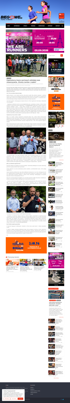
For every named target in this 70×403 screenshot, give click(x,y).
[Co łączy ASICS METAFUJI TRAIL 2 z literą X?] (51, 219)
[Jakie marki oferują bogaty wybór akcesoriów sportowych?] (51, 187)
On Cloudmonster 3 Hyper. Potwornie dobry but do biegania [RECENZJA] (59, 195)
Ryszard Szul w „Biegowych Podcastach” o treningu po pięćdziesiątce (59, 328)
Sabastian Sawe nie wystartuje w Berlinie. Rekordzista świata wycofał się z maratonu (26, 268)
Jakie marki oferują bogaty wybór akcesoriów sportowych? (59, 189)
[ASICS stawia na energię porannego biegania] (51, 176)
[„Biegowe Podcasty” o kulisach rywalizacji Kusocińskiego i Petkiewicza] (51, 350)
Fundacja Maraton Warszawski (20, 83)
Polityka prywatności (33, 392)
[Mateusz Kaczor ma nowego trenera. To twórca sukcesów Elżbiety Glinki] (51, 344)
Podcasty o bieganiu (53, 288)
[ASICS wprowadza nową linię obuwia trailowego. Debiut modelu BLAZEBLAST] (51, 229)
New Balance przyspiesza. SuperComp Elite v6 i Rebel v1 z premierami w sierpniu (59, 207)
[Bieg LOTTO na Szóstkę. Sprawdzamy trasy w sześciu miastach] (40, 259)
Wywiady (50, 25)
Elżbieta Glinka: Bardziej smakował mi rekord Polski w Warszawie (59, 334)
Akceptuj (20, 398)
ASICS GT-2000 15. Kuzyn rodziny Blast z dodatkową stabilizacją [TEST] (59, 183)
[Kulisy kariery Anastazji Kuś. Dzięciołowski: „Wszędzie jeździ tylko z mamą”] (56, 290)
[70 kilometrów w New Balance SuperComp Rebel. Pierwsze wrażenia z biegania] (51, 162)
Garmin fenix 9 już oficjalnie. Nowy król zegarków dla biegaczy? (55, 145)
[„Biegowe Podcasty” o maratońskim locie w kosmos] (51, 357)
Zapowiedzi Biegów (27, 85)
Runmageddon (17, 85)
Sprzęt (25, 25)
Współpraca (32, 389)
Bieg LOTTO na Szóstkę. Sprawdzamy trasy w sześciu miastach (39, 268)
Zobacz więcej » (56, 249)
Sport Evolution (22, 85)
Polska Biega (9, 78)
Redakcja (13, 83)
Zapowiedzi (17, 25)
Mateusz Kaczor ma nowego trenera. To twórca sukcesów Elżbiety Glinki (59, 346)
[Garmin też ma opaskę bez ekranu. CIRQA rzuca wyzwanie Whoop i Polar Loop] (51, 211)
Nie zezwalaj (14, 398)
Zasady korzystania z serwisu (35, 390)
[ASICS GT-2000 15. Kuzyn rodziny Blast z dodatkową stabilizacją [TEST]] (51, 181)
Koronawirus (27, 83)
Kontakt (58, 25)
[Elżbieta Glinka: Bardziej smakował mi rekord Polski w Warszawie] (51, 332)
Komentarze (41, 25)
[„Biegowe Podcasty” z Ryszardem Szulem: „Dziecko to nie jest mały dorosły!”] (51, 363)
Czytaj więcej (61, 159)
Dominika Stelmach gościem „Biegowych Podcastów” (58, 340)
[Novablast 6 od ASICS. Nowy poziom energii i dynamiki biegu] (51, 243)
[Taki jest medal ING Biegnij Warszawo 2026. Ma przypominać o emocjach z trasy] (12, 259)
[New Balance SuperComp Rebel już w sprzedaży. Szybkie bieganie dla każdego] (51, 169)
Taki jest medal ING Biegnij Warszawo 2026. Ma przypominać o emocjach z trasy (12, 268)
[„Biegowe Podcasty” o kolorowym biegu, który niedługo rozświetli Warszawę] (51, 319)
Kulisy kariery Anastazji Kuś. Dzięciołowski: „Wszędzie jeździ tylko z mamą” (55, 304)
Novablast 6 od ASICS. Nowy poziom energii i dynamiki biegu (58, 244)
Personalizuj (7, 398)
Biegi (8, 25)
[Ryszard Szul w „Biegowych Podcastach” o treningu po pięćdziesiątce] (51, 326)
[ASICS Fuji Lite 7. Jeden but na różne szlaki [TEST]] (51, 224)
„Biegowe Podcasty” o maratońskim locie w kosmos (58, 359)
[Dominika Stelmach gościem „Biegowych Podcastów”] (51, 338)
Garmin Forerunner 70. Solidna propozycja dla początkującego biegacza (59, 201)
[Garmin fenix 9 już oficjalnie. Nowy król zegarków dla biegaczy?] (56, 132)
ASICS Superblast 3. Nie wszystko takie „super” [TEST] (58, 238)
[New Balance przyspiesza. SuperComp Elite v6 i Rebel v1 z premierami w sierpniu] (51, 205)
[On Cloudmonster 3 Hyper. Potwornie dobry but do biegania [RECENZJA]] (51, 193)
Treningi (33, 25)
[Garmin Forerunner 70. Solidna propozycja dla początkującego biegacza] (51, 199)
